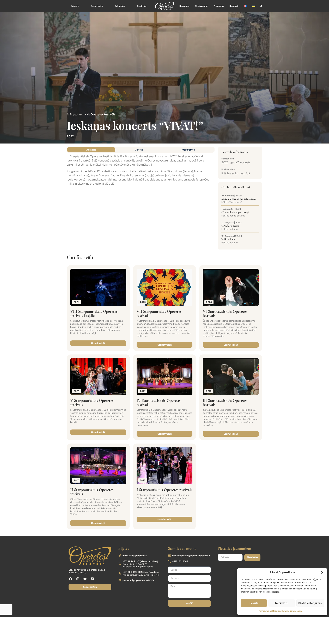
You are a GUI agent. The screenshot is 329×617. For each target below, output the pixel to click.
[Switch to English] (245, 6)
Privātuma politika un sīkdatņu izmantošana (280, 611)
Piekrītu (254, 603)
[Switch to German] (253, 6)
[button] (322, 572)
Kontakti (233, 6)
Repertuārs (97, 6)
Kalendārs (120, 6)
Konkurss (184, 6)
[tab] (91, 149)
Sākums (75, 6)
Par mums (219, 6)
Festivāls (142, 6)
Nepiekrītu (281, 603)
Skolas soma (201, 6)
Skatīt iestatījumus (310, 603)
